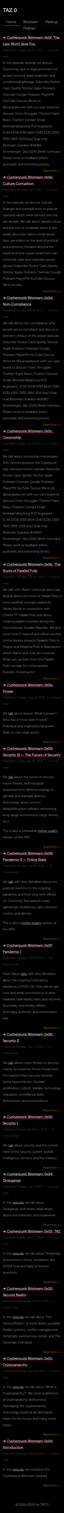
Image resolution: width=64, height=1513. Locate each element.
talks (24, 974)
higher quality (48, 831)
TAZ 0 (10, 10)
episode (18, 1203)
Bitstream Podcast (30, 22)
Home (11, 22)
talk (10, 713)
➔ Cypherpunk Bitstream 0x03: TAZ (31, 1231)
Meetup (52, 22)
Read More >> (52, 170)
